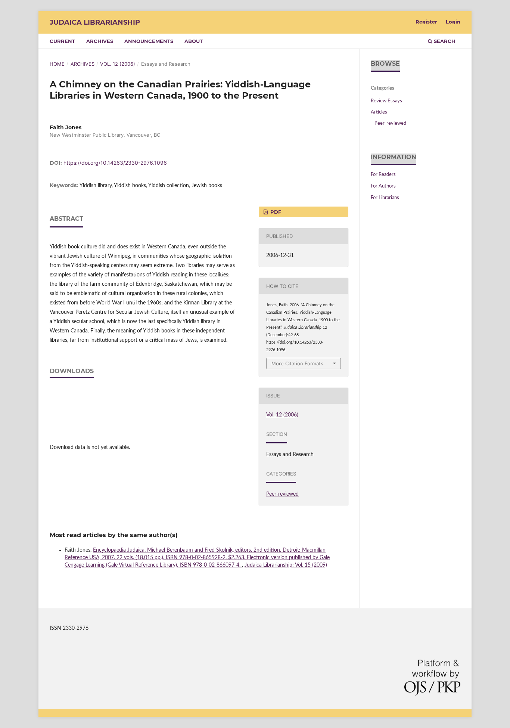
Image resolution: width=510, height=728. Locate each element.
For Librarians (385, 197)
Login (453, 22)
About (193, 41)
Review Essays (386, 101)
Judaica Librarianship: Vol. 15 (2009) (286, 565)
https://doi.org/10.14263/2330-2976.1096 (115, 162)
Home (57, 64)
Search (443, 41)
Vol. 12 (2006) (117, 64)
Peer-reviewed (282, 494)
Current (62, 41)
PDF (275, 212)
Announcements (148, 41)
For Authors (383, 186)
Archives (99, 41)
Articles (379, 112)
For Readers (383, 174)
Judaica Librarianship (95, 22)
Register (426, 22)
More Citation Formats (297, 363)
